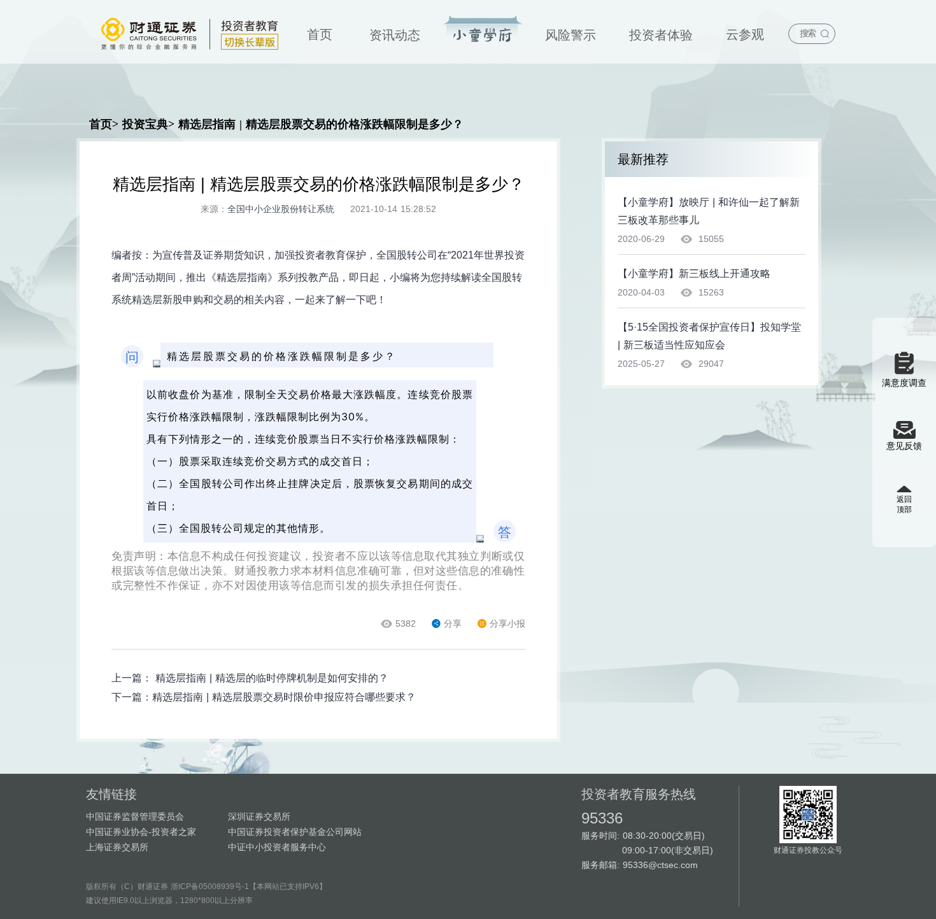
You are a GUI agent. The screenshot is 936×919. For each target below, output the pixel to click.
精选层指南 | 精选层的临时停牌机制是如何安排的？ (271, 678)
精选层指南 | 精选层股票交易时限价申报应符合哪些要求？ (284, 697)
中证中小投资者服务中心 (277, 847)
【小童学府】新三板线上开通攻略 (694, 273)
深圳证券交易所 (259, 816)
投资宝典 (483, 30)
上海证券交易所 (117, 847)
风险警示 (570, 35)
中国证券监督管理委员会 (135, 816)
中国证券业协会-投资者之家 (141, 832)
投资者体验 (661, 35)
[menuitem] (319, 32)
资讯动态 (394, 35)
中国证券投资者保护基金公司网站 (295, 832)
